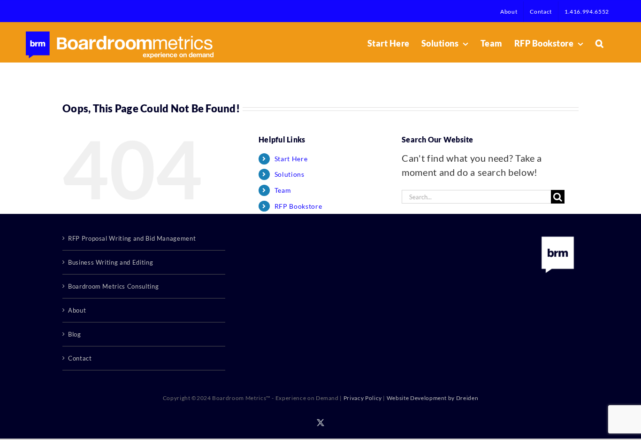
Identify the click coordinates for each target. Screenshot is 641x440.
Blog (74, 334)
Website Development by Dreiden (433, 397)
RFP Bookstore (298, 206)
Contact (80, 358)
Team (283, 190)
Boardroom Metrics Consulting (113, 286)
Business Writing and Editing (110, 262)
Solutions (290, 174)
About (77, 310)
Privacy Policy (362, 397)
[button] (599, 43)
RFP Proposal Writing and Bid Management (132, 238)
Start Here (291, 159)
